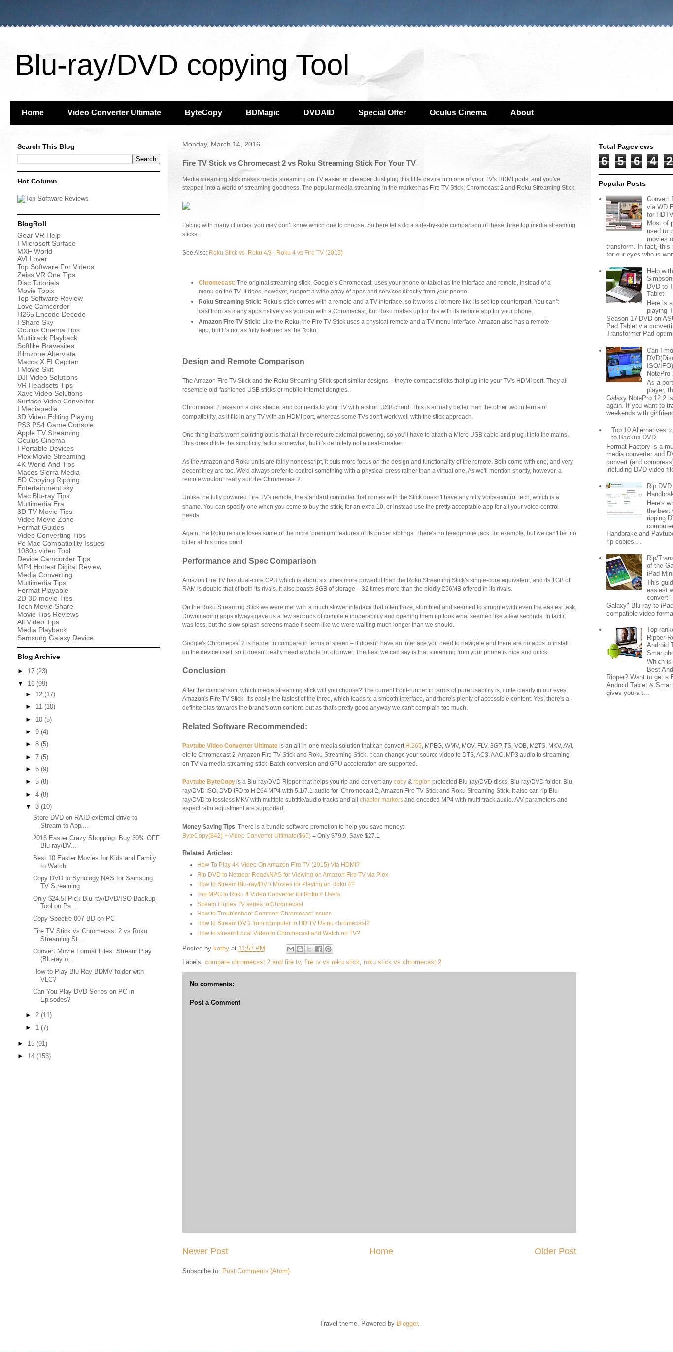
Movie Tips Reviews (48, 614)
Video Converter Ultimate (114, 113)
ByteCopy (203, 113)
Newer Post (205, 1251)
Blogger (407, 1323)
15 (32, 1043)
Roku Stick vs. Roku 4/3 (240, 252)
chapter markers (381, 799)
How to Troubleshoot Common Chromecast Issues (264, 913)
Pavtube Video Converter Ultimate (230, 745)
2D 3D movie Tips (44, 598)
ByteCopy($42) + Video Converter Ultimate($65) (246, 835)
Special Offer (382, 113)
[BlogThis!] (300, 949)
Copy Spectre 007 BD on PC (74, 918)
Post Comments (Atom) (256, 1271)
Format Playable (42, 590)
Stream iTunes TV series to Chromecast (250, 904)
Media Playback (42, 630)
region (422, 781)
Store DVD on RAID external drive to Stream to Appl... (85, 821)
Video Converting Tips (51, 535)
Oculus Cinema (458, 113)
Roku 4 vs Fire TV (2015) (309, 252)
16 (32, 683)
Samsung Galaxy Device (55, 638)
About (522, 113)
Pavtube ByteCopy (208, 781)
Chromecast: (217, 282)
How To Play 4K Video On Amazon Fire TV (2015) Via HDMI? (278, 864)
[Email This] (291, 949)
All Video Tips (38, 622)
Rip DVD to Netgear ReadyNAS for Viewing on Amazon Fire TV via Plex (292, 874)
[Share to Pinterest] (328, 949)
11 (39, 706)
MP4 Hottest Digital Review (59, 567)
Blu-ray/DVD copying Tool (182, 64)
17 (32, 671)
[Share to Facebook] (319, 949)
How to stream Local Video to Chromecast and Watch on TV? (278, 933)
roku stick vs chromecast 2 (402, 962)
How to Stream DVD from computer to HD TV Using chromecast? (283, 923)
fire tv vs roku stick (332, 962)
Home (33, 113)
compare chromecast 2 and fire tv (253, 962)
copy (400, 781)
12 (39, 694)
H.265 (413, 745)
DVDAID (319, 113)
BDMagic (263, 113)
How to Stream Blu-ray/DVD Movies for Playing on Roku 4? (276, 884)
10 (39, 719)
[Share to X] (309, 949)
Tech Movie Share (45, 606)
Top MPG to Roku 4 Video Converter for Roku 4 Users (268, 894)
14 (32, 1056)
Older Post (555, 1251)
